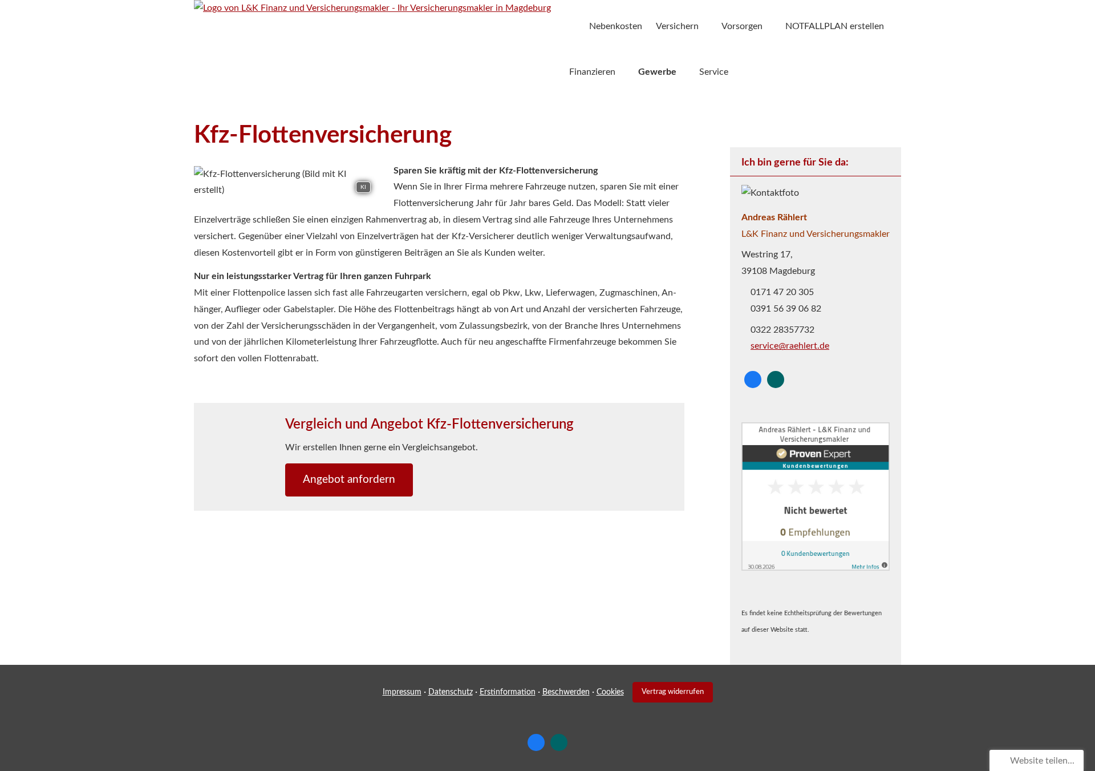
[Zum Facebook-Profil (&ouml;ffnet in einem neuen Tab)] (752, 379)
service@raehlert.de (790, 345)
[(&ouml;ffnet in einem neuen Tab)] (815, 567)
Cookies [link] (610, 692)
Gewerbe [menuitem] (657, 71)
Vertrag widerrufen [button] (673, 691)
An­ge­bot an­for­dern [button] (349, 479)
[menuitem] (572, 26)
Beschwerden (566, 692)
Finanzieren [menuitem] (592, 71)
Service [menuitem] (713, 71)
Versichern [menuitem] (677, 26)
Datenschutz (450, 692)
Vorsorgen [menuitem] (742, 26)
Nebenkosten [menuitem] (615, 26)
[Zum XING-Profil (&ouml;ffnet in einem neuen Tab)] (775, 379)
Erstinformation (508, 692)
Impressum (402, 692)
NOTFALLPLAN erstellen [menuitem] (834, 26)
